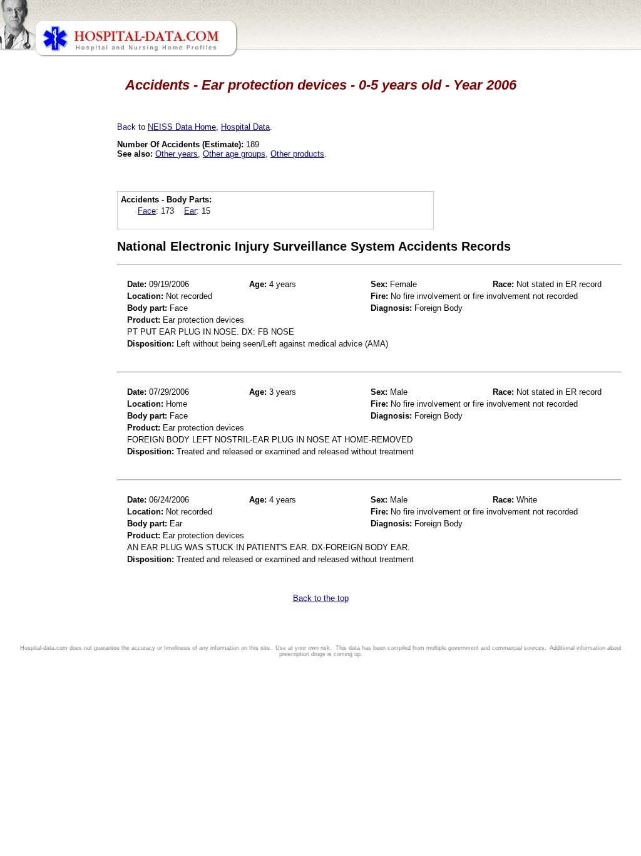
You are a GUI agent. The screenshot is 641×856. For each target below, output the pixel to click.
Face (147, 211)
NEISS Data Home (182, 127)
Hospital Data (245, 127)
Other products (297, 154)
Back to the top (321, 598)
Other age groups (234, 154)
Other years (176, 154)
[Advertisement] (64, 351)
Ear (190, 211)
